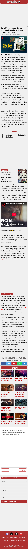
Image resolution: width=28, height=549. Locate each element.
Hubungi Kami (6, 540)
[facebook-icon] (7, 533)
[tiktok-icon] (16, 533)
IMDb (4, 106)
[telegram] (24, 363)
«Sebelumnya (5, 470)
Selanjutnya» (23, 470)
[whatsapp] (19, 363)
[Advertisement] (14, 15)
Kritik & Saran (5, 537)
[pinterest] (14, 363)
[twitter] (8, 363)
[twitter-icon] (11, 533)
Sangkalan (22, 540)
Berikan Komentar (16, 34)
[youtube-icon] (20, 533)
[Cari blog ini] (26, 2)
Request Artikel (13, 537)
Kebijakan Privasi (15, 540)
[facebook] (3, 363)
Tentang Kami (22, 537)
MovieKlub (17, 545)
